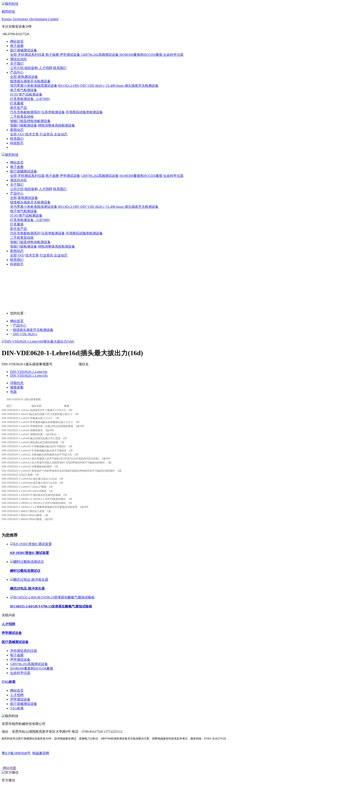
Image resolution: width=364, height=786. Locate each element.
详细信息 (17, 383)
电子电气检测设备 (23, 211)
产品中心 (19, 325)
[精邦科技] (182, 155)
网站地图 (9, 768)
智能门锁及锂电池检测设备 (30, 242)
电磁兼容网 (40, 753)
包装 (13, 392)
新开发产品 (18, 229)
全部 (14, 54)
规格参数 (17, 387)
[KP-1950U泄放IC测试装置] (31, 544)
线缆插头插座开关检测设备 (30, 202)
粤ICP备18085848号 (16, 753)
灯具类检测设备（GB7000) (30, 220)
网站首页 (17, 41)
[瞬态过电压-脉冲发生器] (29, 579)
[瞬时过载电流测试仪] (27, 561)
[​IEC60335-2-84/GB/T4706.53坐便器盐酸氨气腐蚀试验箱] (52, 597)
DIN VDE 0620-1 (25, 334)
